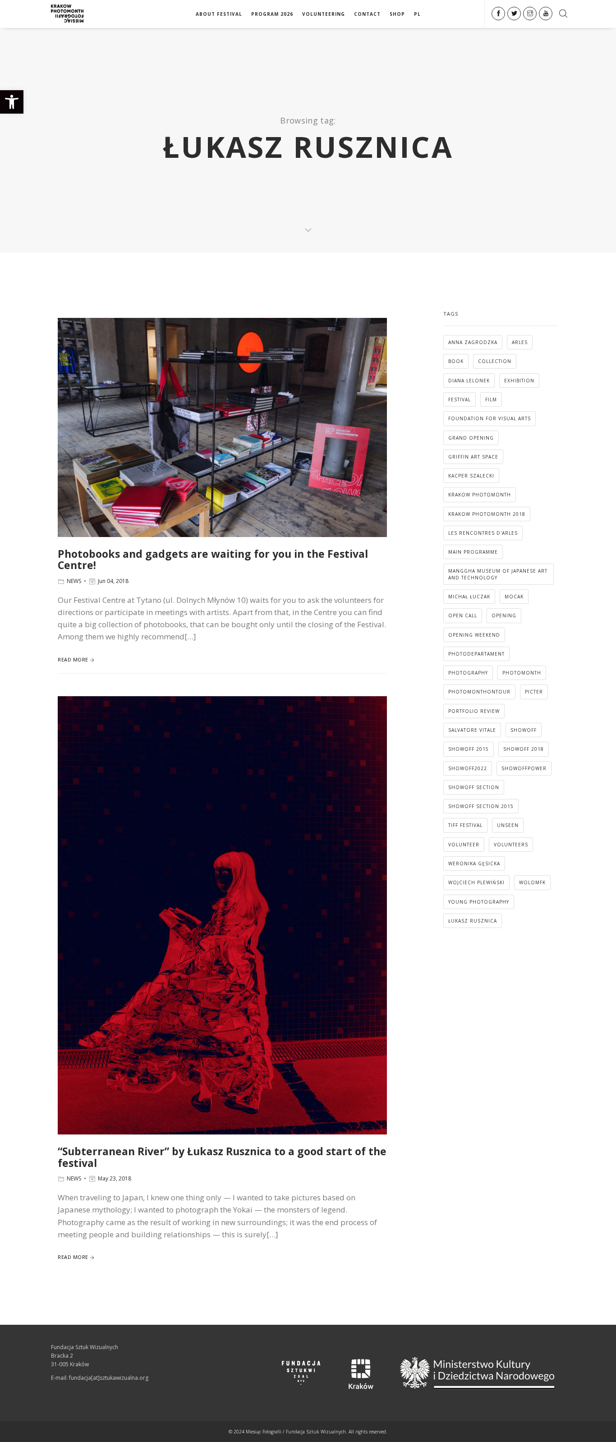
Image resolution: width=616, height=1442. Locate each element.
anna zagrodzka (472, 342)
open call (462, 615)
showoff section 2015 (481, 806)
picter (534, 692)
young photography (478, 902)
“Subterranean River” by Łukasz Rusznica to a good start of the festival (222, 1157)
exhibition (519, 380)
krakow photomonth (479, 494)
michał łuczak (469, 596)
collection (494, 361)
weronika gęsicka (474, 863)
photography (468, 673)
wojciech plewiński (476, 882)
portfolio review (474, 711)
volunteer (463, 844)
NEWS (74, 581)
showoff (523, 730)
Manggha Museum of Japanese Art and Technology (497, 574)
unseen (508, 825)
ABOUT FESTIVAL (219, 14)
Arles (520, 342)
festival (459, 399)
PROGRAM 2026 (272, 14)
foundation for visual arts (489, 418)
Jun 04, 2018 (113, 581)
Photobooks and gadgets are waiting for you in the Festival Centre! (213, 559)
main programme (473, 552)
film (491, 399)
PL (417, 14)
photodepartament (476, 654)
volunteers (511, 844)
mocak (514, 596)
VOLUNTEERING (323, 14)
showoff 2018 (523, 749)
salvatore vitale (472, 730)
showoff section (473, 787)
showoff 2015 (468, 749)
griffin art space (473, 457)
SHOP (397, 14)
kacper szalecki (471, 476)
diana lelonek (469, 380)
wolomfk (532, 882)
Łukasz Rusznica (472, 921)
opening (504, 615)
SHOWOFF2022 (467, 768)
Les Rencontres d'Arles (483, 533)
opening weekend (474, 635)
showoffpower (524, 768)
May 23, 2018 (114, 1178)
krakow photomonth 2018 (486, 514)
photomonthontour (479, 692)
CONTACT (367, 14)
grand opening (471, 438)
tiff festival (465, 825)
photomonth (521, 673)
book (456, 361)
